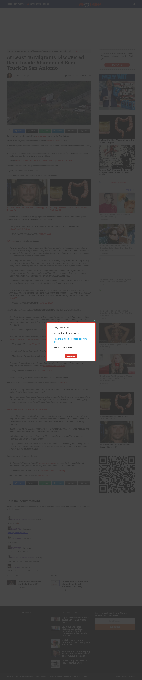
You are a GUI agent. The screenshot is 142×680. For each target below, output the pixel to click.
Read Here (71, 356)
